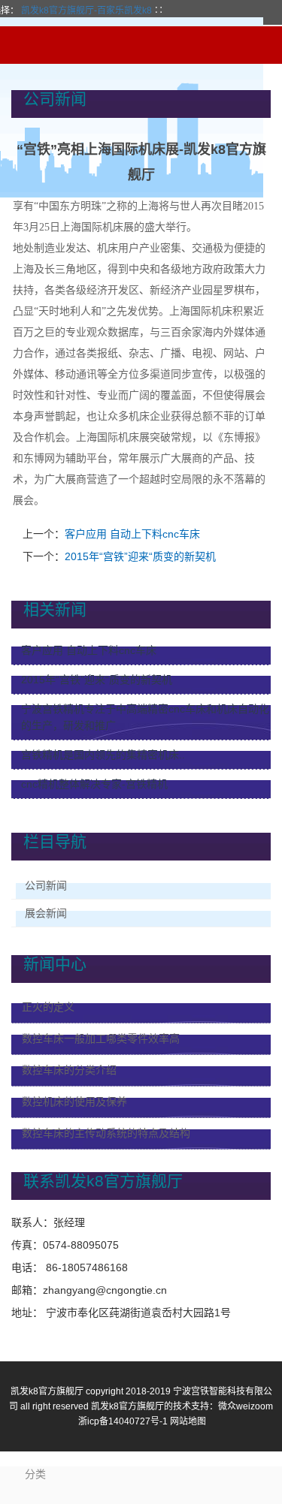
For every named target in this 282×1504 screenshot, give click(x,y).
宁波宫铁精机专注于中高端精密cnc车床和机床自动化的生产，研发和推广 (145, 717)
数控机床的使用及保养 (74, 1102)
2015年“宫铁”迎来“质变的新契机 (140, 556)
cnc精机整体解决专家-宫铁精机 (94, 784)
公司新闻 (46, 885)
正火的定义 (48, 1007)
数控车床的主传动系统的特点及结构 (106, 1133)
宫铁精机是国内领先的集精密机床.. (103, 755)
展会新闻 (46, 913)
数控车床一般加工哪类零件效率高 (101, 1038)
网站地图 (188, 1421)
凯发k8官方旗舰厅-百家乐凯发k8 (86, 10)
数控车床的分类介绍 (69, 1070)
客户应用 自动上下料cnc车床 (132, 534)
